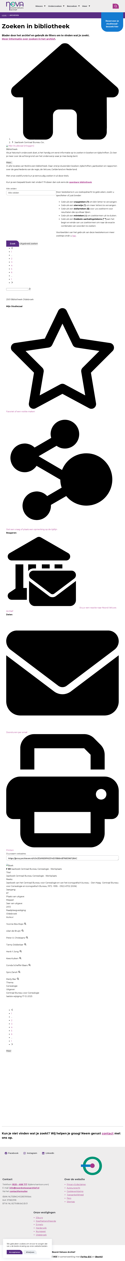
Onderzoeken (55, 6)
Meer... (9, 162)
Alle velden (11, 188)
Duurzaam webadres (16, 853)
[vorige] (12, 248)
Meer (84, 6)
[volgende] (12, 283)
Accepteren (14, 1252)
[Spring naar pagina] (30, 289)
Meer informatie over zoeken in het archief (28, 38)
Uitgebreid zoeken (29, 243)
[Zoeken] (116, 6)
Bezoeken (72, 6)
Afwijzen (30, 1252)
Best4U (99, 1257)
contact (108, 1133)
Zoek (12, 243)
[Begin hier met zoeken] (65, 139)
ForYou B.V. (86, 1257)
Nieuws (39, 6)
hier (74, 236)
